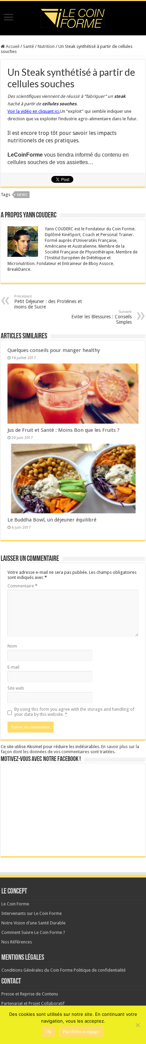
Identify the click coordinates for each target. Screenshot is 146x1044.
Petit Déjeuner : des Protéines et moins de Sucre (48, 301)
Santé (28, 46)
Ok (48, 1031)
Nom (12, 646)
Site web (15, 688)
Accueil (12, 46)
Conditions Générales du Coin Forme (37, 970)
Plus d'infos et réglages (81, 1031)
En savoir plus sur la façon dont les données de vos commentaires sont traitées (70, 749)
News (22, 195)
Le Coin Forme (15, 903)
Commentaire (22, 585)
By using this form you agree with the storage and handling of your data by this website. (74, 712)
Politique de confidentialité (100, 970)
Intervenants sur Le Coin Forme (31, 913)
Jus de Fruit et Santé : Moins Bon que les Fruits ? (63, 430)
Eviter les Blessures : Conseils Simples (101, 317)
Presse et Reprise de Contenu (29, 993)
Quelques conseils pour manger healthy (53, 350)
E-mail (13, 667)
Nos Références (16, 941)
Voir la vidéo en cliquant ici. (33, 111)
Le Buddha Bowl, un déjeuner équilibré (51, 520)
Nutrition (46, 46)
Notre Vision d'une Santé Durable (33, 922)
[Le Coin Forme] (73, 16)
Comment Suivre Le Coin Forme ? (33, 932)
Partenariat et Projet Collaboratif (33, 1003)
